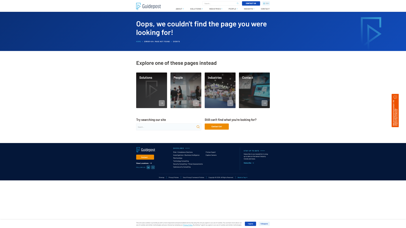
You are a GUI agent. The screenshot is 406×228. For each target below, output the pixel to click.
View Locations (142, 163)
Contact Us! (216, 126)
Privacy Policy (188, 225)
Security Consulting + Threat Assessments (188, 164)
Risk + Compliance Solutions (183, 152)
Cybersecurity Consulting (182, 167)
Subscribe (247, 163)
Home (138, 41)
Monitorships (177, 158)
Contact (144, 157)
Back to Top (242, 177)
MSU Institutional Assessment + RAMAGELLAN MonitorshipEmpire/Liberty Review (395, 113)
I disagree (264, 224)
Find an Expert (211, 152)
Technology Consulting (181, 161)
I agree (250, 224)
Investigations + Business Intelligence (186, 155)
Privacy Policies (174, 177)
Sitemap (161, 177)
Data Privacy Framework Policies (193, 177)
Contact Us (251, 3)
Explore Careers (211, 155)
